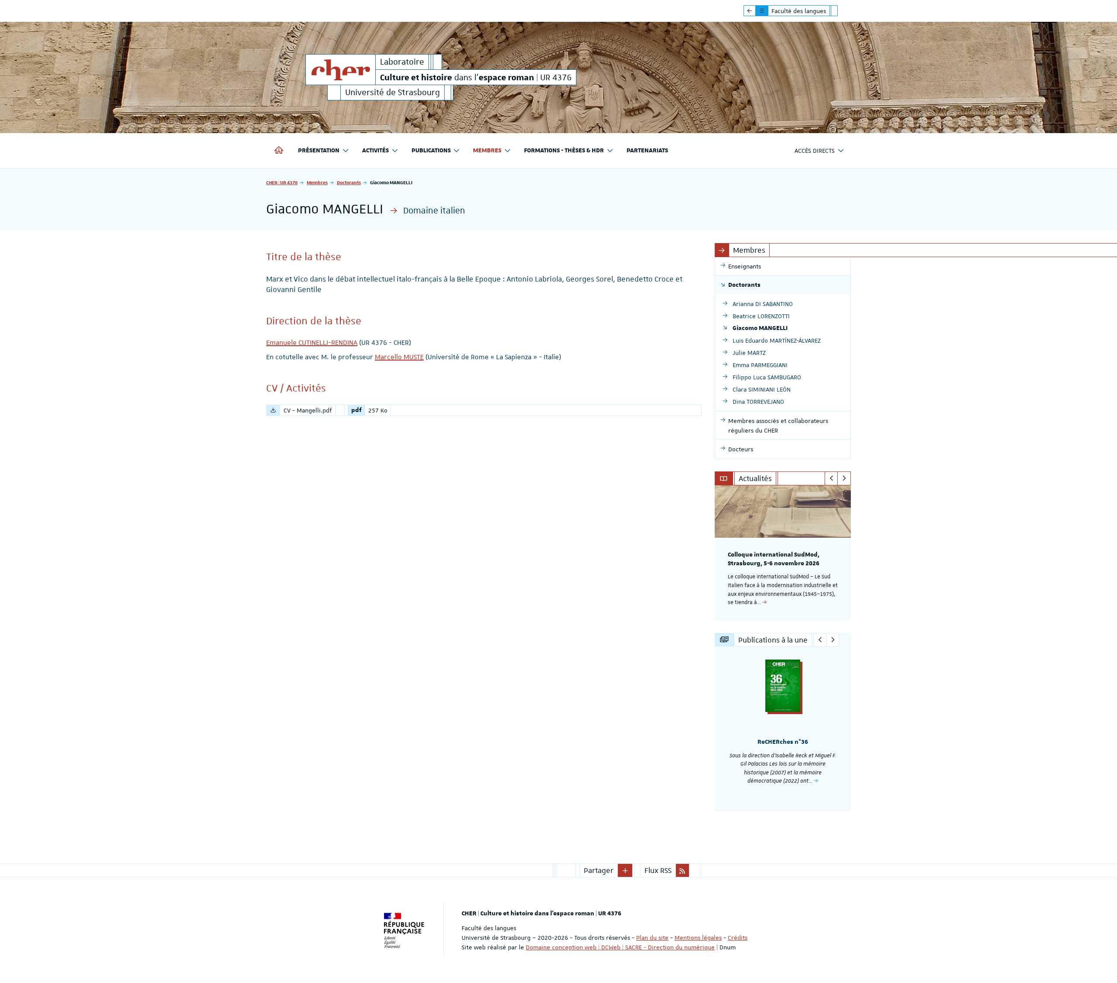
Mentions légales (698, 938)
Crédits (737, 938)
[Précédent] (831, 478)
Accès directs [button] (815, 151)
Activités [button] (375, 151)
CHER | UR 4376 (282, 182)
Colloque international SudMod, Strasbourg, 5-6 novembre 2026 (773, 559)
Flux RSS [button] (658, 870)
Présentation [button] (318, 151)
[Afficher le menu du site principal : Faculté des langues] (750, 11)
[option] (783, 552)
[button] (625, 870)
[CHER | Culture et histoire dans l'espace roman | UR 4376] (340, 69)
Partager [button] (598, 870)
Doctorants (349, 182)
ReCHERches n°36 (782, 742)
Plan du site (652, 938)
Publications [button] (431, 151)
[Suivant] (844, 478)
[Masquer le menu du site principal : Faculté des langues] (840, 11)
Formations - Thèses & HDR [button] (564, 151)
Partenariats (647, 151)
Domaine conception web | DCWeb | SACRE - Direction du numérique (620, 947)
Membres (317, 182)
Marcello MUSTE (399, 357)
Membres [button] (487, 151)
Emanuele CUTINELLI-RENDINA (311, 342)
